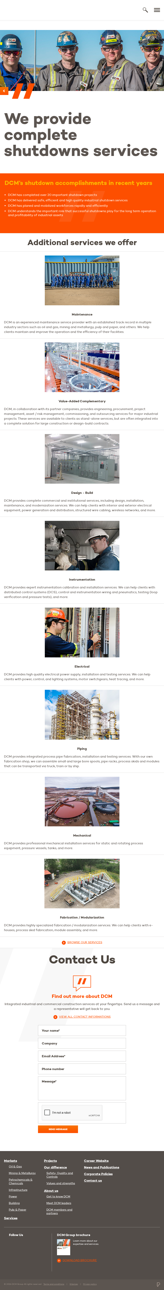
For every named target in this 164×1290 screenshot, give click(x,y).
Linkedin (21, 1242)
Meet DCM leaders (58, 1203)
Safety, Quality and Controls (59, 1174)
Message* (49, 1081)
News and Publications (101, 1167)
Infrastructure (18, 1190)
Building (14, 1203)
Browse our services (84, 942)
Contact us (93, 1180)
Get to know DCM (58, 1196)
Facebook (29, 1242)
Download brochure (80, 1260)
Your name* (51, 1030)
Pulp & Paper (17, 1209)
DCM (18, 10)
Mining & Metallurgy (22, 1173)
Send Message (58, 1129)
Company (49, 1043)
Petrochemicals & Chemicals (20, 1181)
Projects (50, 1161)
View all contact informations (85, 1016)
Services (10, 1218)
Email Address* (53, 1056)
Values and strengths (60, 1183)
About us (51, 1191)
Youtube (12, 1241)
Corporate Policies (98, 1174)
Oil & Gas (15, 1166)
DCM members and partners (59, 1211)
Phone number (53, 1069)
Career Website (96, 1161)
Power (13, 1196)
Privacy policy (90, 1284)
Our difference (55, 1167)
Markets (10, 1161)
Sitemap (74, 1284)
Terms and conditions (53, 1284)
